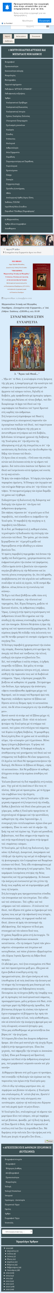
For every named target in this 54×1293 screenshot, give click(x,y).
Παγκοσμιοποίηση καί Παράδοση (19, 161)
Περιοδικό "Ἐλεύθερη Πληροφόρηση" (20, 211)
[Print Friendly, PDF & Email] (49, 1141)
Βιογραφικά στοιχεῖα (13, 1159)
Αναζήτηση (8, 41)
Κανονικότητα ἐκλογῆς (14, 71)
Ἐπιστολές (9, 1222)
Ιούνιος (9, 1256)
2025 (6, 1273)
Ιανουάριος (11, 1270)
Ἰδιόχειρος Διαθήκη (13, 1168)
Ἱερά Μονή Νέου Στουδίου (16, 206)
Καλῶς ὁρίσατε (21, 36)
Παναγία (9, 179)
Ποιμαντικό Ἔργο (12, 1204)
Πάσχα (8, 175)
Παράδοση (10, 157)
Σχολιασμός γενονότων (15, 125)
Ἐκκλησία (9, 129)
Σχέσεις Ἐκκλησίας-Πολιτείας (17, 116)
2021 (6, 1284)
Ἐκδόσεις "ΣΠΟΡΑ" (12, 202)
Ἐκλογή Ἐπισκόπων (13, 1191)
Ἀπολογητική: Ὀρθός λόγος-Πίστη (19, 197)
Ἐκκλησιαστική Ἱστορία (15, 111)
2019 (6, 1289)
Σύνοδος (9, 134)
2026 (6, 1248)
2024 (6, 1275)
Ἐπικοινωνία (36, 36)
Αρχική (7, 36)
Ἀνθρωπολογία (11, 148)
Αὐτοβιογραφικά (12, 1173)
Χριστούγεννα (11, 170)
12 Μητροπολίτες (12, 219)
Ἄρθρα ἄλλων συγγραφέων (15, 224)
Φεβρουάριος (11, 1267)
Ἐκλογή (8, 1186)
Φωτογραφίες (10, 80)
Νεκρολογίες (10, 75)
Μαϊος (8, 1259)
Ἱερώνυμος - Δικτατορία (15, 1200)
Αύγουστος (10, 1251)
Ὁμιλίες (8, 1209)
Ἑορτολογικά (11, 166)
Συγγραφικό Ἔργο (12, 1218)
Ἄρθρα (7, 98)
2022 (6, 1281)
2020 (6, 1286)
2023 (6, 1278)
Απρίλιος (9, 1262)
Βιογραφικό (10, 62)
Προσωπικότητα (11, 66)
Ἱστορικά (8, 1195)
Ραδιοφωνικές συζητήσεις (15, 93)
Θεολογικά (10, 143)
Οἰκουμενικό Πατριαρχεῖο (16, 120)
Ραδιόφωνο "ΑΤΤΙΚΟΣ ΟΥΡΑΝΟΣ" (18, 89)
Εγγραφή (44, 20)
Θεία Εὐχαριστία (12, 152)
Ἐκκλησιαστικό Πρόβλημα (16, 102)
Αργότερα (27, 20)
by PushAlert (8, 23)
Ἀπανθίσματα (10, 228)
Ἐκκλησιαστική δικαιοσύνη (16, 107)
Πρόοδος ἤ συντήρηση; (15, 188)
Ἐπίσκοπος (10, 139)
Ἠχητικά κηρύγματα (13, 84)
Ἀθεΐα (8, 193)
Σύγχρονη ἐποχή (12, 184)
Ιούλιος (9, 1253)
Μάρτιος (9, 1264)
